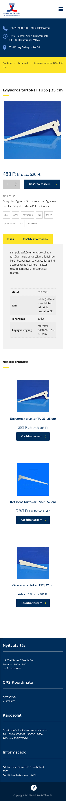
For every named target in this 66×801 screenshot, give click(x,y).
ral (21, 223)
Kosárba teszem (40, 184)
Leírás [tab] (10, 239)
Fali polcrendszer (22, 206)
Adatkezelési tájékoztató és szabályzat (23, 767)
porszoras (9, 223)
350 (6, 215)
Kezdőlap (7, 62)
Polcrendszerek (40, 206)
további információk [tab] (35, 239)
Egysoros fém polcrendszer (30, 201)
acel (15, 215)
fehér (49, 215)
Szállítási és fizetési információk (20, 775)
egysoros (28, 215)
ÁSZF (5, 771)
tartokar (32, 223)
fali (39, 215)
